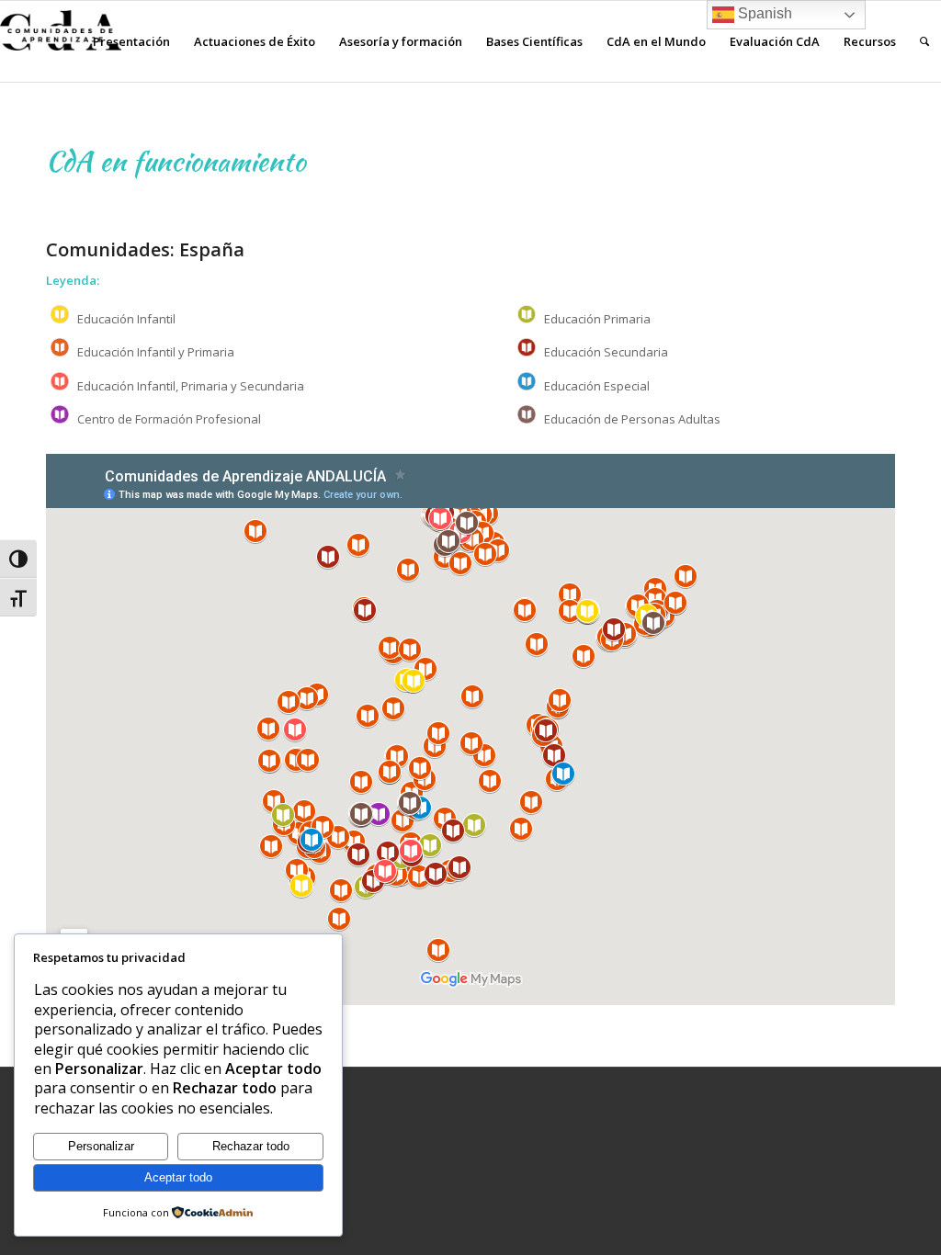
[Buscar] (924, 41)
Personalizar (101, 1146)
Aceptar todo (178, 1177)
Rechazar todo (250, 1146)
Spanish (763, 13)
